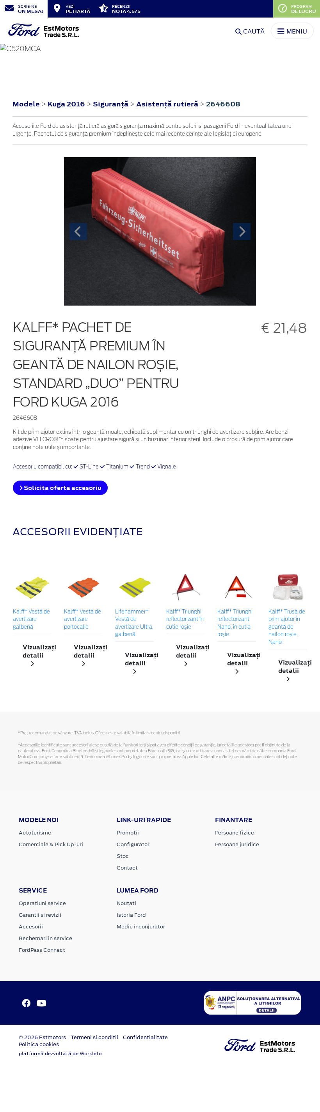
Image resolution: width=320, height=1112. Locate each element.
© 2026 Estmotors (42, 1037)
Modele (26, 104)
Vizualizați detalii (37, 651)
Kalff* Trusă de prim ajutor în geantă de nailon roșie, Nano (286, 627)
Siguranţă (111, 104)
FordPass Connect (42, 950)
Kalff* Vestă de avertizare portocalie (82, 620)
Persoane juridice (237, 844)
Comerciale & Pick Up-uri (51, 844)
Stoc (123, 856)
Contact (127, 868)
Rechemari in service (45, 938)
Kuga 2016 (66, 104)
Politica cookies (39, 1044)
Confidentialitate (145, 1037)
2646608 (223, 104)
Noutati (126, 903)
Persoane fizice (234, 832)
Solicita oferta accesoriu (62, 488)
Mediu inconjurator (141, 926)
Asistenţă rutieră (168, 104)
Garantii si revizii (40, 915)
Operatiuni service (42, 903)
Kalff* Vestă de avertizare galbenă (31, 620)
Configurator (133, 844)
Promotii (128, 832)
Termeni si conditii (94, 1037)
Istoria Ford (131, 915)
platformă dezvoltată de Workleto (60, 1053)
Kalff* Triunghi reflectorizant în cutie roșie (185, 620)
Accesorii (31, 926)
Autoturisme (35, 832)
